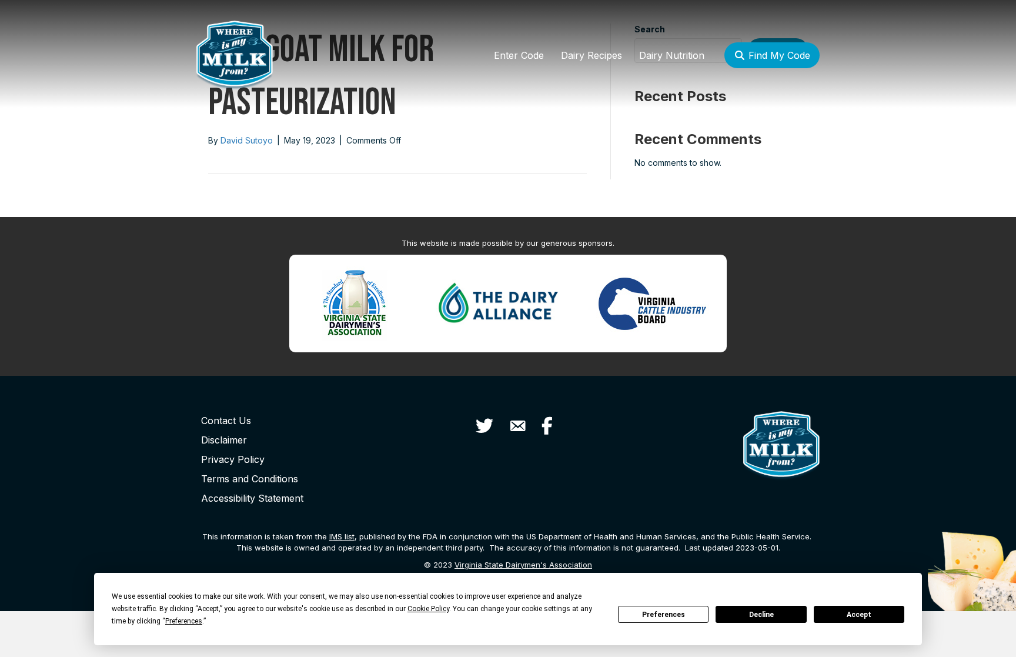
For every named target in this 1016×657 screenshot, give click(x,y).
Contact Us (226, 420)
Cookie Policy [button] (428, 609)
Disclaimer (224, 440)
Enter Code (519, 55)
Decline (761, 615)
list (342, 536)
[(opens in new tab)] (354, 303)
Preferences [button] (183, 621)
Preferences (663, 615)
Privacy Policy (233, 459)
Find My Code (778, 55)
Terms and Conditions (249, 479)
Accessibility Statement (252, 498)
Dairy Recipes (591, 55)
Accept (859, 615)
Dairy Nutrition (671, 55)
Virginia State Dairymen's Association (523, 564)
